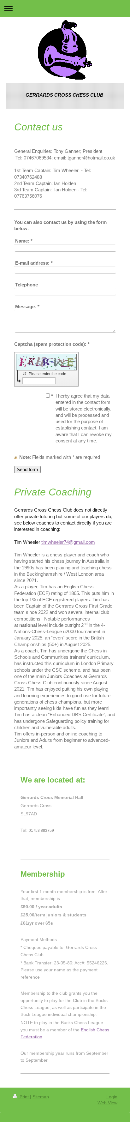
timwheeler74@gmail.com (68, 542)
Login (111, 1096)
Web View (107, 1102)
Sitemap (40, 1096)
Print (24, 1096)
